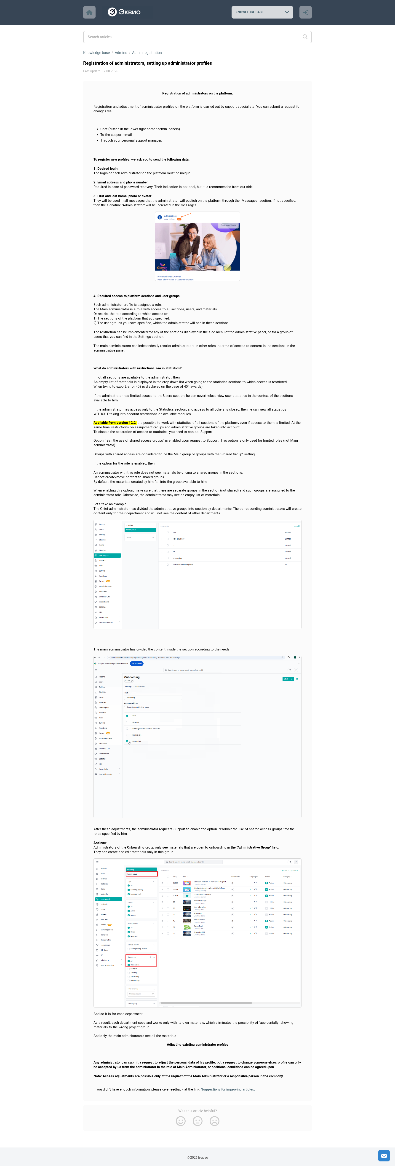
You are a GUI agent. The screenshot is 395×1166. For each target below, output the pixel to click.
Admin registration (147, 53)
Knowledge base (96, 53)
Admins (121, 53)
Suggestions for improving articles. (228, 1089)
